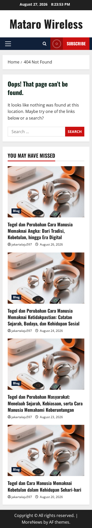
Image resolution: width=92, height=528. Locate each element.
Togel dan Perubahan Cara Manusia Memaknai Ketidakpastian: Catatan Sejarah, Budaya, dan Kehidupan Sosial (43, 317)
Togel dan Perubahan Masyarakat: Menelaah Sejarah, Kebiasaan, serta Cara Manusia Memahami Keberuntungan (45, 403)
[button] (8, 43)
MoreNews (32, 522)
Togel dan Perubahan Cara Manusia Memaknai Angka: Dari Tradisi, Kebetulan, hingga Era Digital (40, 230)
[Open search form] (45, 44)
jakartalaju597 (22, 244)
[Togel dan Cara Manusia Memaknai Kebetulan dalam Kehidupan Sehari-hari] (46, 450)
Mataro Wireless (46, 23)
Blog (16, 211)
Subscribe (76, 43)
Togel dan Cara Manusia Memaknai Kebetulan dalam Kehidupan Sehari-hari (44, 486)
